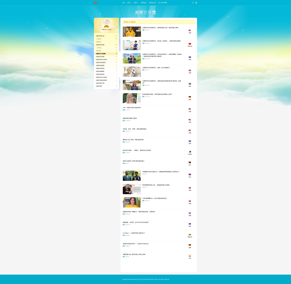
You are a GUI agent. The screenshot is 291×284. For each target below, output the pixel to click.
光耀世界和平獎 (106, 83)
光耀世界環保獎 (106, 68)
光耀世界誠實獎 (106, 65)
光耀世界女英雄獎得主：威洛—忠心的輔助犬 (156, 67)
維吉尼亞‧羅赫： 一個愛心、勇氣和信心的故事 (137, 150)
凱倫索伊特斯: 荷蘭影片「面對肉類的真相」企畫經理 (139, 212)
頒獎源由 (144, 3)
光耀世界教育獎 (106, 74)
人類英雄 (106, 39)
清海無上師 (152, 3)
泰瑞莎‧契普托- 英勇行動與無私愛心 (133, 161)
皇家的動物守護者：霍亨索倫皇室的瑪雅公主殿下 (157, 94)
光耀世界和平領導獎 (106, 59)
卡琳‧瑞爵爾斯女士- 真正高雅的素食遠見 (154, 198)
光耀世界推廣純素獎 (106, 80)
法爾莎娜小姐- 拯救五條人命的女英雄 (134, 254)
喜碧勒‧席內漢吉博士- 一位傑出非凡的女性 (136, 244)
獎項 (128, 3)
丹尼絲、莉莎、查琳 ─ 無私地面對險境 (134, 129)
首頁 (123, 3)
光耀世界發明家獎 (106, 62)
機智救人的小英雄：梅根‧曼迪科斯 (133, 139)
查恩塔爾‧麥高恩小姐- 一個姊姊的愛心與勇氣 (155, 185)
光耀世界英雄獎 (106, 45)
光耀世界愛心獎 (106, 36)
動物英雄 (106, 42)
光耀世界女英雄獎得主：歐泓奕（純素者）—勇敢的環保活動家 (161, 41)
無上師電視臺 (162, 3)
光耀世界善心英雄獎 (106, 77)
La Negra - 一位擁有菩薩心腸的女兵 (134, 233)
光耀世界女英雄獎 (106, 53)
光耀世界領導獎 (106, 56)
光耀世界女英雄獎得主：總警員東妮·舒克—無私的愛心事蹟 (160, 27)
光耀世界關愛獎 (106, 71)
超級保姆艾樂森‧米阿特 (130, 118)
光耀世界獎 (106, 86)
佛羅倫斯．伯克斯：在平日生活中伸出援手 (136, 222)
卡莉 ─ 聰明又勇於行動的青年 (132, 107)
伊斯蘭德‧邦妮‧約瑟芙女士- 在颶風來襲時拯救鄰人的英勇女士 (160, 172)
